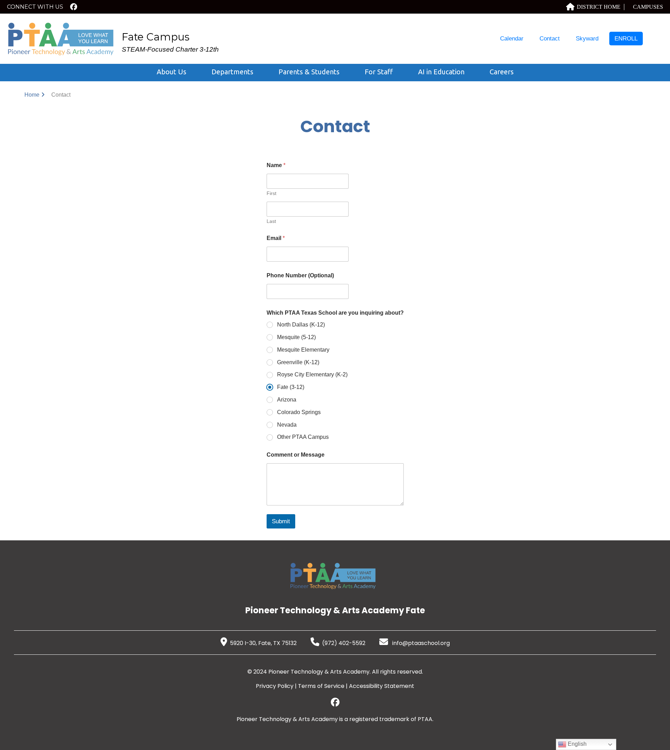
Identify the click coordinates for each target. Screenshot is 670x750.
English (576, 744)
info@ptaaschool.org (420, 643)
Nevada (287, 425)
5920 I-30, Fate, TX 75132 (263, 643)
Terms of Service (321, 686)
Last (271, 221)
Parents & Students (309, 72)
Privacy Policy (274, 686)
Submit (281, 521)
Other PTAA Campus (303, 437)
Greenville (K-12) (298, 362)
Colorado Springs (299, 412)
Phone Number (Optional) (300, 275)
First (271, 193)
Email (276, 238)
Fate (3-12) (290, 387)
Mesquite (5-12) (296, 337)
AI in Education (441, 72)
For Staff (379, 72)
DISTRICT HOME (598, 7)
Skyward (587, 38)
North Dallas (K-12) (301, 325)
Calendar (511, 38)
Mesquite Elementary (303, 350)
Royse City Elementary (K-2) (312, 374)
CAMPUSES (648, 7)
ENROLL (626, 38)
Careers (502, 72)
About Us (171, 72)
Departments (232, 72)
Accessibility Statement (381, 686)
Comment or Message (296, 455)
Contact (549, 38)
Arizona (286, 400)
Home (31, 95)
